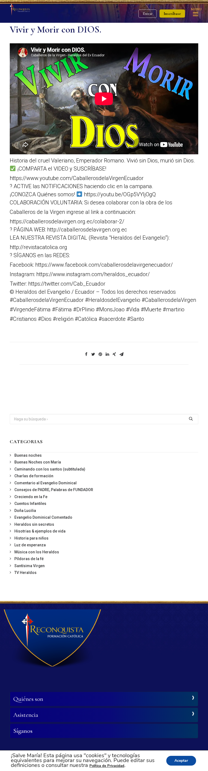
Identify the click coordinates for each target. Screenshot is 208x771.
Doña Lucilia (25, 510)
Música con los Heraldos (36, 552)
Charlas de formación (33, 476)
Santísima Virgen (29, 566)
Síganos (22, 731)
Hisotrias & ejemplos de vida (40, 531)
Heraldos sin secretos (34, 524)
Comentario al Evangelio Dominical (45, 483)
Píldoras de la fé (29, 559)
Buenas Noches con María (37, 462)
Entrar (147, 13)
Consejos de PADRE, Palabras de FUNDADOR (53, 490)
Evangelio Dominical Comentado (43, 517)
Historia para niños (31, 538)
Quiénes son (28, 699)
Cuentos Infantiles (30, 503)
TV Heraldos (25, 572)
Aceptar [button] (181, 760)
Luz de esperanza (30, 545)
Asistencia (25, 715)
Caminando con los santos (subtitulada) (49, 469)
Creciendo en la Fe (30, 497)
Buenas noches (28, 455)
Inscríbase (172, 13)
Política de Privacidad (106, 765)
